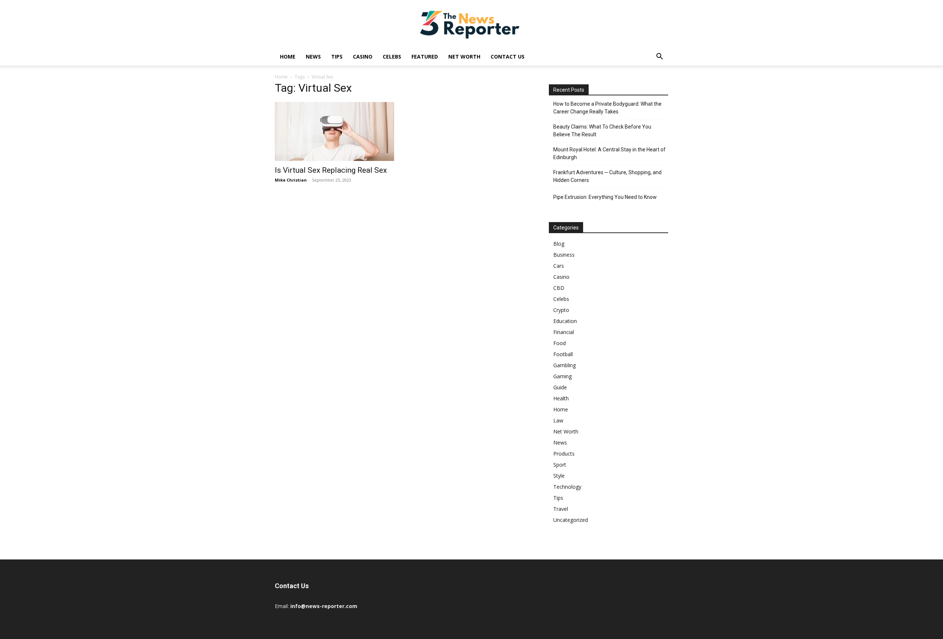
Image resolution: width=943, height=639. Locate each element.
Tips (337, 56)
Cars (558, 265)
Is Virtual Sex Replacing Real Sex (331, 170)
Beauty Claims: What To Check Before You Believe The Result (602, 130)
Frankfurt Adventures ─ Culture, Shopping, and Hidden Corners (607, 176)
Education (565, 320)
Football (563, 354)
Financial (563, 332)
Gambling (564, 365)
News (313, 56)
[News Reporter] (471, 24)
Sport (559, 464)
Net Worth (464, 56)
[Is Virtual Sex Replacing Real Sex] (334, 131)
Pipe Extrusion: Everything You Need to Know (605, 197)
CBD (558, 287)
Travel (560, 508)
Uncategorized (570, 519)
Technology (567, 486)
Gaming (562, 376)
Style (559, 475)
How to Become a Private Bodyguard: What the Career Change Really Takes (607, 108)
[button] (659, 57)
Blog (558, 243)
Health (561, 398)
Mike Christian (291, 180)
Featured (424, 56)
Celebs (392, 56)
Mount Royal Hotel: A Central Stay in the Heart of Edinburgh (609, 153)
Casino (362, 56)
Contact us (508, 56)
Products (564, 453)
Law (558, 420)
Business (564, 254)
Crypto (561, 309)
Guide (560, 387)
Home (287, 56)
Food (559, 343)
